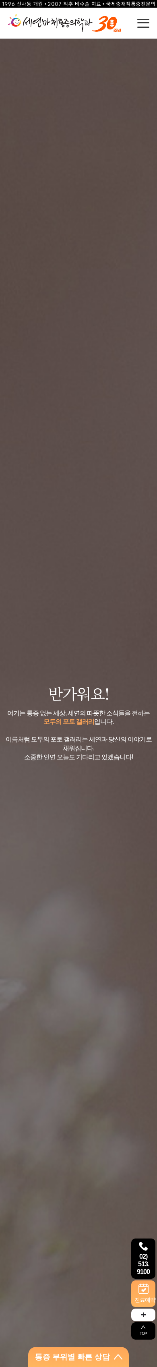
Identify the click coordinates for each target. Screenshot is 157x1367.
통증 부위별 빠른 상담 (72, 1357)
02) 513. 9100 (143, 1264)
